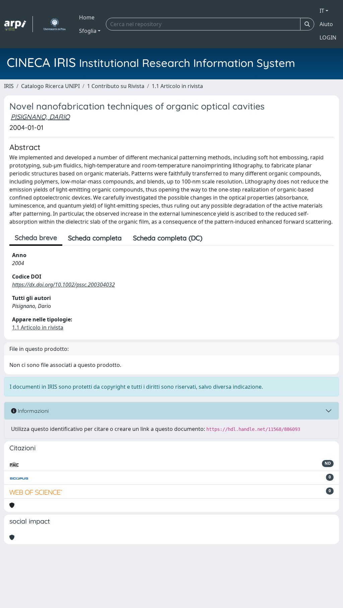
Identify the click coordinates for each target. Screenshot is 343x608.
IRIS (9, 86)
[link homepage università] (54, 24)
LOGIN (328, 37)
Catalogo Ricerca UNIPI (50, 86)
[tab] (213, 238)
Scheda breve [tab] (36, 237)
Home (86, 17)
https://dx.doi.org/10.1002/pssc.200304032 (63, 284)
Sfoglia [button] (87, 30)
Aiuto (326, 24)
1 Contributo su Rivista (115, 86)
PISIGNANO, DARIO (40, 116)
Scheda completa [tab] (95, 238)
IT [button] (322, 10)
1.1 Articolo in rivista (177, 86)
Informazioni (32, 410)
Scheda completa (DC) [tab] (167, 238)
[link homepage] (18, 24)
